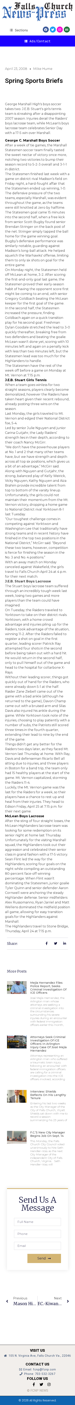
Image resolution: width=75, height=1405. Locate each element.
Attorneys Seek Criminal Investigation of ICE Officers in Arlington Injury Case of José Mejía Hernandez (48, 1043)
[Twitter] (53, 30)
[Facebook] (46, 30)
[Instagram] (60, 30)
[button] (19, 30)
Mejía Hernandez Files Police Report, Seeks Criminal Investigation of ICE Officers (48, 988)
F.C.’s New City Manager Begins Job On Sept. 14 (47, 1134)
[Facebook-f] (34, 1384)
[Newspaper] (67, 30)
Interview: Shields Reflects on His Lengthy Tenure (48, 1095)
